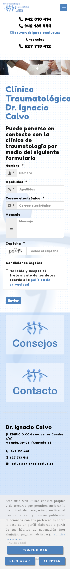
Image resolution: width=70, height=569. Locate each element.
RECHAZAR (19, 561)
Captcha (14, 243)
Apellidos (15, 182)
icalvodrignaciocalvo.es (36, 33)
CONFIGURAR (35, 550)
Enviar (13, 300)
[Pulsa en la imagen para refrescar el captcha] (16, 251)
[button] (5, 67)
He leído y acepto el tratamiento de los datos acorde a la (32, 277)
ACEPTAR (52, 561)
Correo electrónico (23, 198)
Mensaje (13, 214)
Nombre (13, 166)
